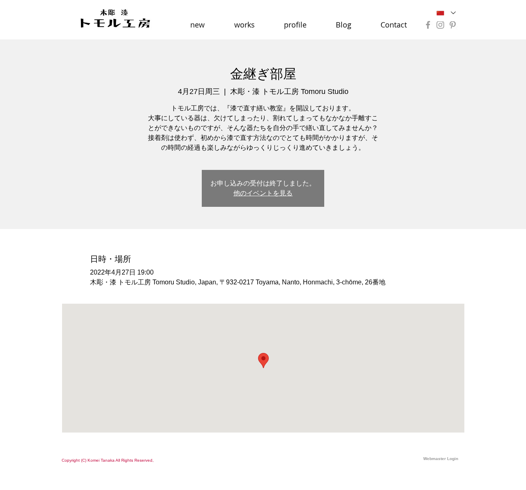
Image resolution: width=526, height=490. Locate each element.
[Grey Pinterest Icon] (453, 25)
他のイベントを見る (263, 193)
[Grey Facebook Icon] (428, 25)
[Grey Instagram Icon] (440, 25)
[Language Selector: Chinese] (446, 13)
